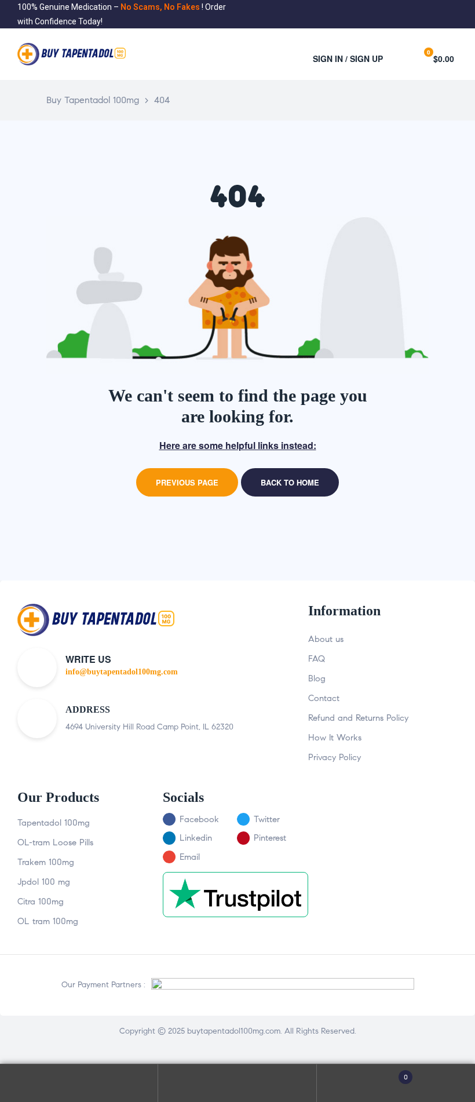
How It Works (334, 737)
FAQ (316, 659)
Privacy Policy (334, 757)
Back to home (290, 482)
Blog (317, 678)
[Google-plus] (453, 14)
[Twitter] (436, 14)
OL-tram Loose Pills (55, 842)
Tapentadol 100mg (53, 823)
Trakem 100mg (45, 862)
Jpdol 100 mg (43, 882)
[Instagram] (444, 14)
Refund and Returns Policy (358, 718)
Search (237, 1083)
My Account (79, 1083)
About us (326, 639)
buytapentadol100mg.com (233, 1031)
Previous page (187, 482)
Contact (323, 698)
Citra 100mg (40, 901)
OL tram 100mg (47, 921)
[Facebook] (427, 14)
